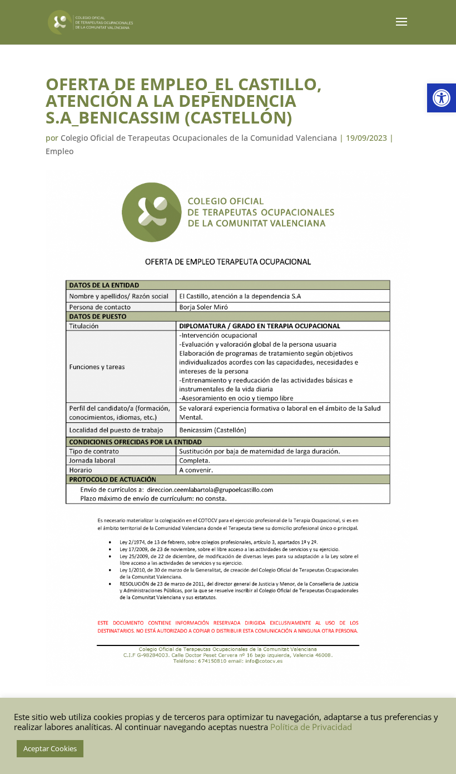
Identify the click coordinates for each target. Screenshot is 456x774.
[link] (441, 97)
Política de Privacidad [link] (311, 726)
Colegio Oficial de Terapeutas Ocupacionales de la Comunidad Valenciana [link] (199, 137)
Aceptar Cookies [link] (50, 748)
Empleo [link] (59, 151)
